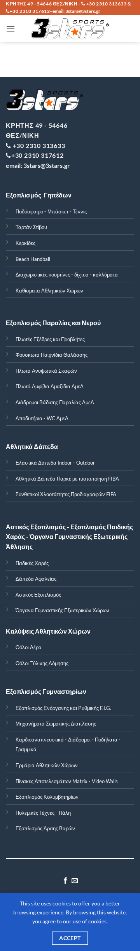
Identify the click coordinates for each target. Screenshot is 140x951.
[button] (10, 28)
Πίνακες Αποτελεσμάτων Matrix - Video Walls (67, 781)
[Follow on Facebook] (65, 880)
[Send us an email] (75, 880)
